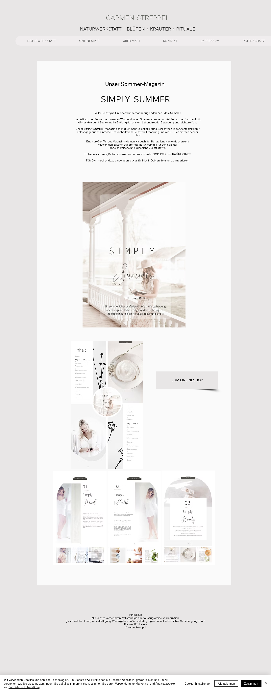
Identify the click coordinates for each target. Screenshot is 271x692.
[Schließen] (266, 683)
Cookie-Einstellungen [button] (198, 683)
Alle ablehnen (226, 683)
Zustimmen (251, 683)
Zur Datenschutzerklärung (25, 687)
